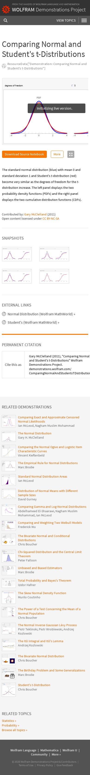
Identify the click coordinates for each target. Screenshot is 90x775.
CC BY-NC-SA (50, 219)
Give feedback (65, 765)
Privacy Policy (45, 765)
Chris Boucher (27, 544)
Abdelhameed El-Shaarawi (36, 511)
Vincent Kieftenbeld (31, 455)
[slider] (47, 86)
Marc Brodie (26, 467)
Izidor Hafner (27, 585)
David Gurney (27, 499)
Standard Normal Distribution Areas (42, 477)
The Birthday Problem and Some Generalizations (51, 670)
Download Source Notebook (24, 154)
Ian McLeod (26, 426)
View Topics (66, 20)
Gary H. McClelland (31, 438)
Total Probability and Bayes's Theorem (44, 581)
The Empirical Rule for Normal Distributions (48, 463)
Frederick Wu (27, 527)
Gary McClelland (35, 214)
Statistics (8, 721)
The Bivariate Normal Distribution (41, 656)
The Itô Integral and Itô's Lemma (40, 641)
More (57, 154)
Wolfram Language (47, 4)
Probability (9, 725)
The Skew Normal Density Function (42, 593)
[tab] (17, 254)
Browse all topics (13, 730)
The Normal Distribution (34, 433)
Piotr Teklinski (27, 629)
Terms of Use (26, 765)
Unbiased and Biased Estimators (40, 568)
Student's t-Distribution (34, 685)
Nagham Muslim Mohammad (55, 426)
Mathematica (71, 4)
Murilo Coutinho (29, 597)
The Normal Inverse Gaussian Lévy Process (47, 625)
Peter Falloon (27, 560)
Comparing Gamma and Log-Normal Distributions (52, 507)
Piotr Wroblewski (50, 629)
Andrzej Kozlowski (30, 645)
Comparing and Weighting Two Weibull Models (50, 523)
